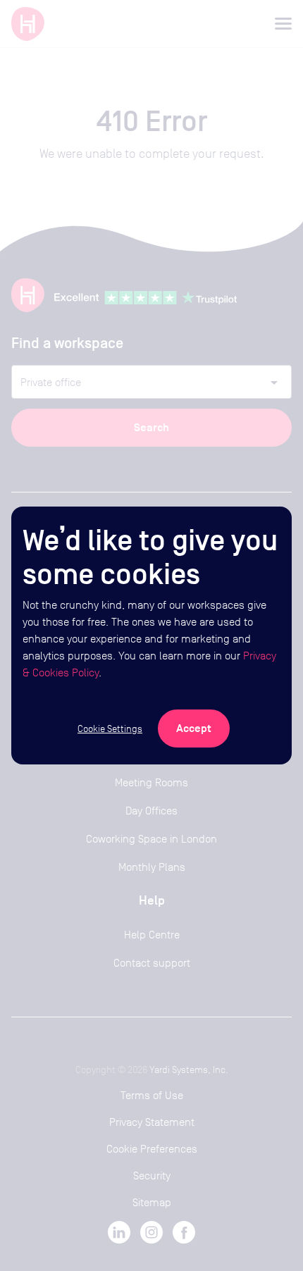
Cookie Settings (110, 728)
